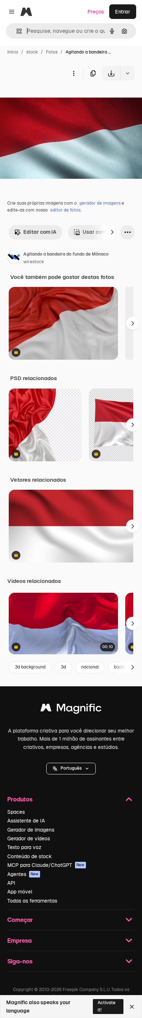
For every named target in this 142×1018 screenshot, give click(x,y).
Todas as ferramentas (32, 900)
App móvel (19, 891)
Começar (20, 919)
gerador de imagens (100, 203)
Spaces (16, 812)
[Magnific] (71, 709)
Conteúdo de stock (29, 856)
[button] (71, 768)
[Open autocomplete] (16, 31)
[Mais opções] (73, 73)
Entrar (122, 11)
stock (32, 52)
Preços (95, 11)
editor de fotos (65, 210)
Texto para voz (24, 847)
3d (63, 667)
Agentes (23, 874)
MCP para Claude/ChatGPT (45, 865)
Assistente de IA (26, 820)
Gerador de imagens (30, 829)
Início (12, 52)
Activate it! (106, 1006)
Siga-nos (19, 961)
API (11, 883)
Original (46, 97)
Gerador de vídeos (28, 838)
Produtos (19, 799)
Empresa (19, 940)
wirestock (33, 262)
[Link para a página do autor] (13, 258)
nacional (90, 667)
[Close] (132, 1006)
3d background (30, 667)
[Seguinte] (112, 232)
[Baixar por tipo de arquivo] (127, 73)
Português (71, 768)
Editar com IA (39, 232)
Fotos (52, 52)
